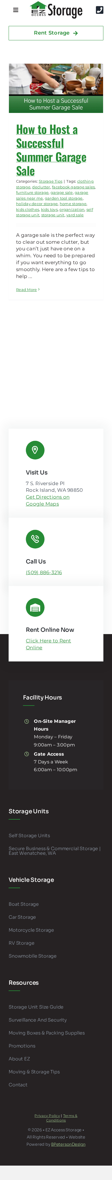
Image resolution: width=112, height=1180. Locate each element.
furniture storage (32, 192)
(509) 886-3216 (44, 572)
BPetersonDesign (68, 1144)
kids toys (49, 209)
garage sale (62, 192)
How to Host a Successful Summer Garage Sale (51, 149)
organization (71, 209)
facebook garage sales (73, 187)
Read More (26, 289)
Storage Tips (50, 181)
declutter (41, 187)
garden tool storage (64, 198)
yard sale (75, 215)
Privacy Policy (47, 1115)
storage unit (53, 215)
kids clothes (27, 209)
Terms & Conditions (62, 1118)
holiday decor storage (37, 203)
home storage (73, 203)
